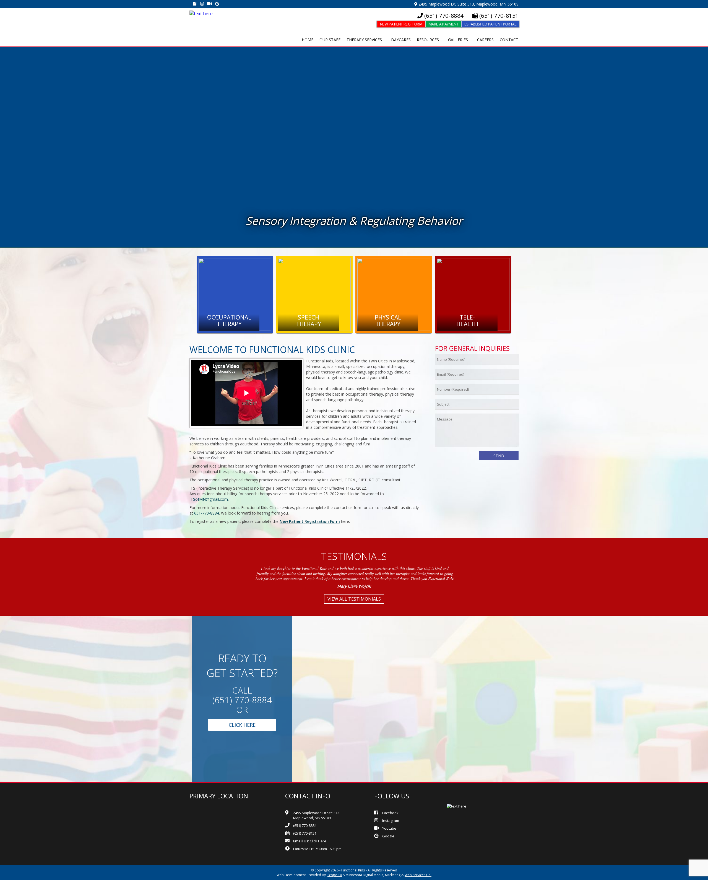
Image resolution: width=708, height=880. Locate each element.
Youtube (389, 828)
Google (388, 836)
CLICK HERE (242, 724)
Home (307, 39)
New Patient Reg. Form (401, 24)
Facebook (390, 812)
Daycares (401, 39)
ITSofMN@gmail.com (208, 499)
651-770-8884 (206, 513)
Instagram (390, 820)
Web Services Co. (418, 875)
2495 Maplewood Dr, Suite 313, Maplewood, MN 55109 (468, 4)
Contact (509, 39)
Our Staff (329, 39)
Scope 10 (334, 875)
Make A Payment (443, 24)
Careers (485, 39)
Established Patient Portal (490, 24)
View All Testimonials (354, 599)
